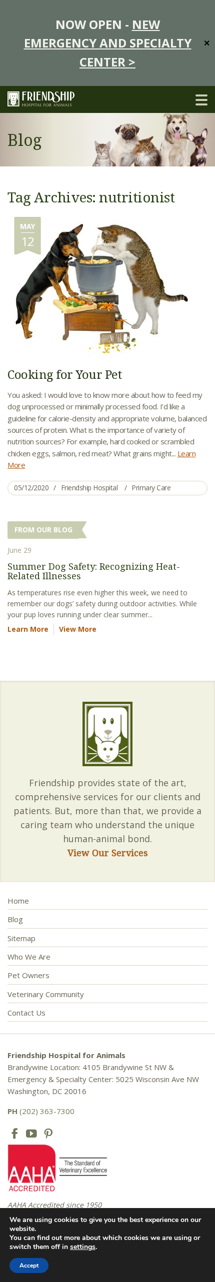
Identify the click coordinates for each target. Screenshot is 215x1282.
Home (18, 901)
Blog (15, 919)
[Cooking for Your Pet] (100, 287)
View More (77, 629)
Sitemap (22, 938)
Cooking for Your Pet (65, 374)
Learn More (28, 629)
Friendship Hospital (89, 487)
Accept (29, 1266)
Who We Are (29, 957)
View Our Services (108, 853)
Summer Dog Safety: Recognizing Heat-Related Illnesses (94, 571)
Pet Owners (29, 975)
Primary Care (151, 487)
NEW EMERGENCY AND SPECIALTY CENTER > (108, 43)
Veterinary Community (46, 994)
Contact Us (27, 1013)
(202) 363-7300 (41, 1111)
